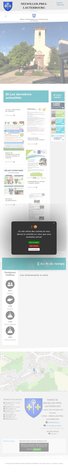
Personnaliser (34, 249)
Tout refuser (34, 246)
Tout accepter (34, 242)
